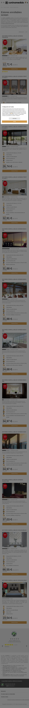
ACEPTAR (14, 121)
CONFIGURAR (14, 118)
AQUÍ (11, 113)
